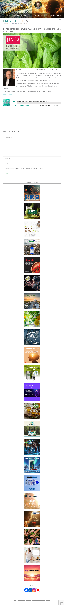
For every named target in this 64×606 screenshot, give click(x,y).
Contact (48, 600)
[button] (60, 20)
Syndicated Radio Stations (38, 600)
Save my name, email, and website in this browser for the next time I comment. (24, 168)
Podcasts (28, 600)
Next (60, 9)
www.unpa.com (7, 94)
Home (15, 600)
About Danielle (21, 600)
